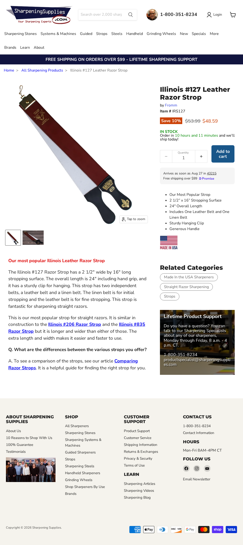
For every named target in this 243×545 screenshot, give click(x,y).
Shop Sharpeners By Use (85, 486)
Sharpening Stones (20, 33)
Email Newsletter (196, 479)
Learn (25, 47)
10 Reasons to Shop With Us (29, 437)
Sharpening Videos (139, 490)
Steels (116, 33)
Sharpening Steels (79, 466)
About (39, 47)
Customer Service (137, 437)
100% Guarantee (19, 444)
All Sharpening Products (42, 70)
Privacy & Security (138, 458)
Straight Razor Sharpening (186, 286)
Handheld (134, 33)
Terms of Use (134, 465)
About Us (13, 431)
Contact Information (198, 432)
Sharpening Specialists (205, 330)
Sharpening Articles (139, 483)
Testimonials (16, 451)
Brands (10, 47)
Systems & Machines (58, 33)
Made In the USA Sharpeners (189, 277)
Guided (86, 33)
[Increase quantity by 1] (201, 156)
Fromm (171, 105)
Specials (199, 33)
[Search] (130, 14)
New (184, 33)
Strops (101, 33)
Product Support (137, 431)
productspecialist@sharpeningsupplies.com (197, 362)
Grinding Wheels (161, 33)
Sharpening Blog (137, 497)
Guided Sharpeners (80, 452)
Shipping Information (140, 444)
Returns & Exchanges (141, 451)
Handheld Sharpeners (82, 473)
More (214, 33)
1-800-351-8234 (180, 354)
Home (9, 70)
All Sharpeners (77, 426)
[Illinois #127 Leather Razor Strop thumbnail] (13, 237)
